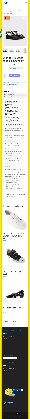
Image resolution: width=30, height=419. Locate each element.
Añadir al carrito (14, 75)
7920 (8, 84)
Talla (5, 70)
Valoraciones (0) (8, 97)
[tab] (15, 91)
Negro (10, 84)
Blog (15, 416)
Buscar (15, 358)
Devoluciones (10, 416)
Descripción (7, 91)
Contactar (20, 416)
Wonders (15, 84)
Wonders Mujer (23, 82)
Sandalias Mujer (15, 11)
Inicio (4, 11)
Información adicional (9, 94)
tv (12, 84)
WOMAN (8, 11)
